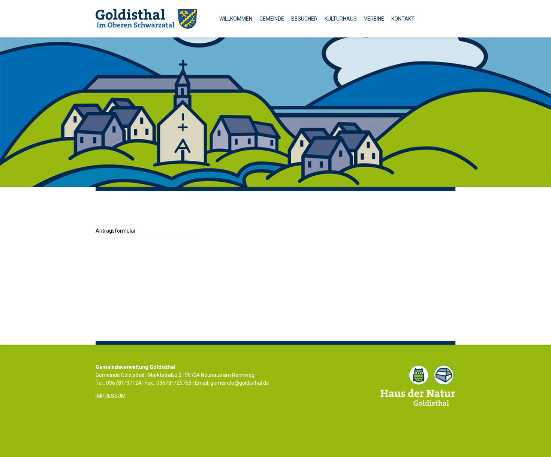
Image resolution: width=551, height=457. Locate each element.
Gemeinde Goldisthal (146, 18)
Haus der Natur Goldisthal (417, 384)
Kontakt (403, 19)
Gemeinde (271, 19)
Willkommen (235, 19)
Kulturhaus (341, 19)
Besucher (304, 19)
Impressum (111, 396)
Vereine (374, 19)
